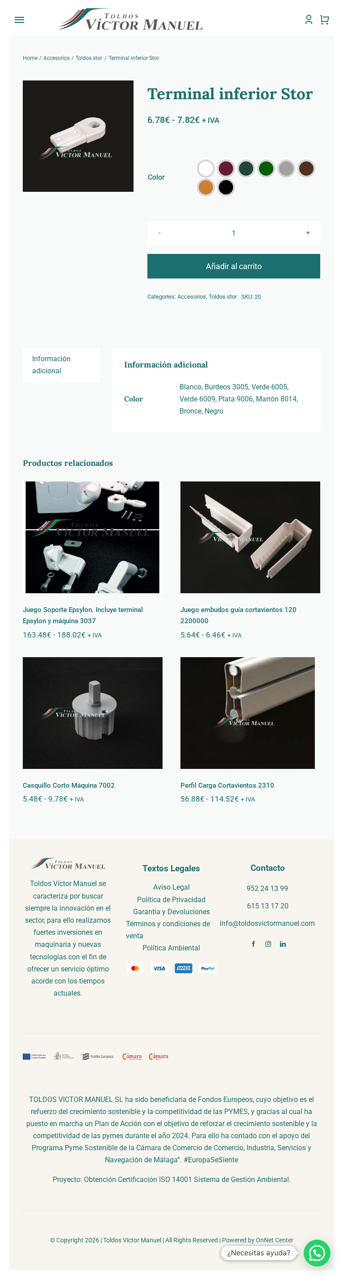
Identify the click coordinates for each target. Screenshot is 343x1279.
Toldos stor (223, 296)
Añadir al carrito (234, 266)
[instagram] (268, 944)
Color (156, 177)
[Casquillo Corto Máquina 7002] (93, 713)
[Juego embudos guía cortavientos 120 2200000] (250, 537)
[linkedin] (283, 944)
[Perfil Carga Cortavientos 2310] (250, 713)
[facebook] (253, 944)
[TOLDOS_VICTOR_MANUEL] (130, 9)
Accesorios (191, 296)
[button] (206, 168)
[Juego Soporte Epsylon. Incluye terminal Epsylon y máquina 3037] (93, 537)
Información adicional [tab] (51, 365)
